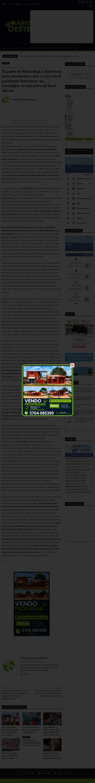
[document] (47, 391)
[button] (72, 365)
